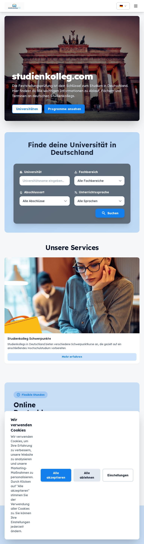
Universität (31, 172)
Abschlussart (32, 192)
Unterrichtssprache (91, 192)
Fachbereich (86, 172)
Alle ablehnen (87, 475)
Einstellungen (117, 475)
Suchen (109, 213)
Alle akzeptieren (55, 475)
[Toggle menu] (136, 6)
